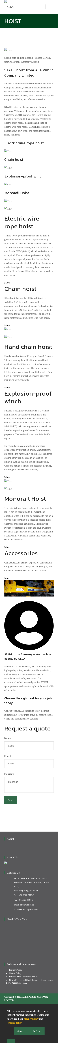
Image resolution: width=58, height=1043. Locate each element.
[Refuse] (11, 1041)
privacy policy (31, 1019)
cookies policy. (14, 1022)
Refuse (37, 1031)
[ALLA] (9, 7)
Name (7, 738)
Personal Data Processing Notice (23, 977)
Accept (21, 1031)
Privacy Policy (15, 970)
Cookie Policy (15, 973)
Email (7, 756)
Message (9, 774)
